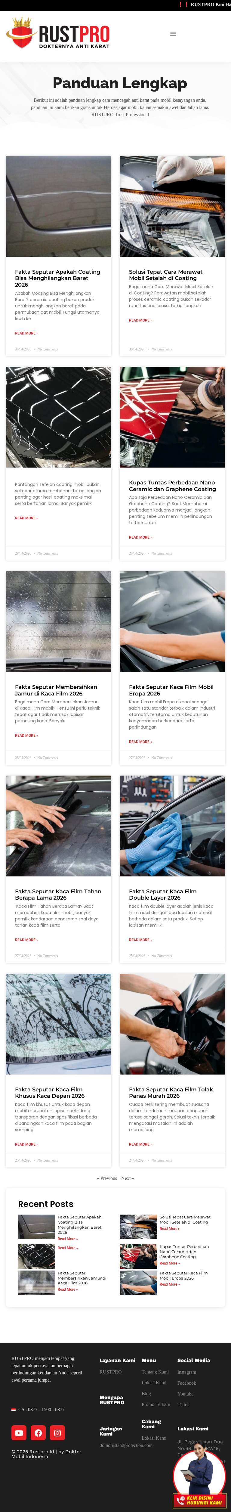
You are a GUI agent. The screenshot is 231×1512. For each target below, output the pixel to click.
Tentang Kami (155, 1371)
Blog (146, 1393)
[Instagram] (57, 1432)
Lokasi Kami (154, 1382)
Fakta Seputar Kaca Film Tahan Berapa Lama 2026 (58, 894)
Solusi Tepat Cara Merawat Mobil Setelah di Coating (166, 275)
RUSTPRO (111, 1371)
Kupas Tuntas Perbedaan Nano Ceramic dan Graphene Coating (172, 486)
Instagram (186, 1372)
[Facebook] (38, 1432)
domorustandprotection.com (126, 1445)
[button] (173, 34)
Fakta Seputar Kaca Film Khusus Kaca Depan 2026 (50, 1093)
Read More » (26, 333)
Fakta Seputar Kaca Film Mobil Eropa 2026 (171, 690)
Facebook (186, 1383)
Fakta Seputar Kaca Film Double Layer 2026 (163, 894)
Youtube (185, 1393)
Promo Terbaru (156, 1404)
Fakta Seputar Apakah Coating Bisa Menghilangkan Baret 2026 (57, 278)
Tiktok (183, 1404)
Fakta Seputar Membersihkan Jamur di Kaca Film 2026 (56, 690)
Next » (127, 1178)
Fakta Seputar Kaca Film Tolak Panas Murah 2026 (171, 1093)
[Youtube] (18, 1432)
